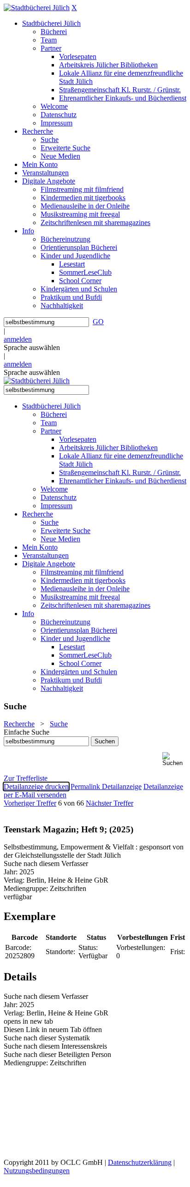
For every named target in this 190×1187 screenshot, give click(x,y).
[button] (174, 759)
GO (98, 322)
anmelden (18, 339)
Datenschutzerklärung (140, 1162)
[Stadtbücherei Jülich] (37, 8)
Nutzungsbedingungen (37, 1171)
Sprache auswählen (32, 347)
